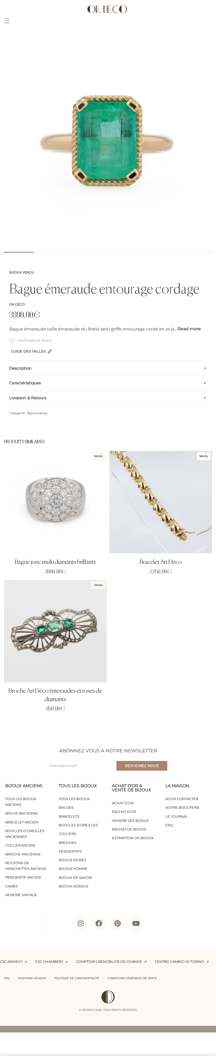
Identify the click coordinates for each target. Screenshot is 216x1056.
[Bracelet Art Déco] (160, 502)
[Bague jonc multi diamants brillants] (55, 502)
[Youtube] (136, 923)
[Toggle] (189, 328)
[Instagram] (80, 923)
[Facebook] (99, 923)
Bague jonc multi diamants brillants (55, 562)
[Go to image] (19, 252)
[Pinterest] (117, 923)
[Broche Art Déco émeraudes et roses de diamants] (55, 631)
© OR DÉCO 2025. (90, 1010)
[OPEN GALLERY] (108, 143)
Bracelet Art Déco (161, 562)
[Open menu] (7, 20)
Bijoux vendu (22, 272)
